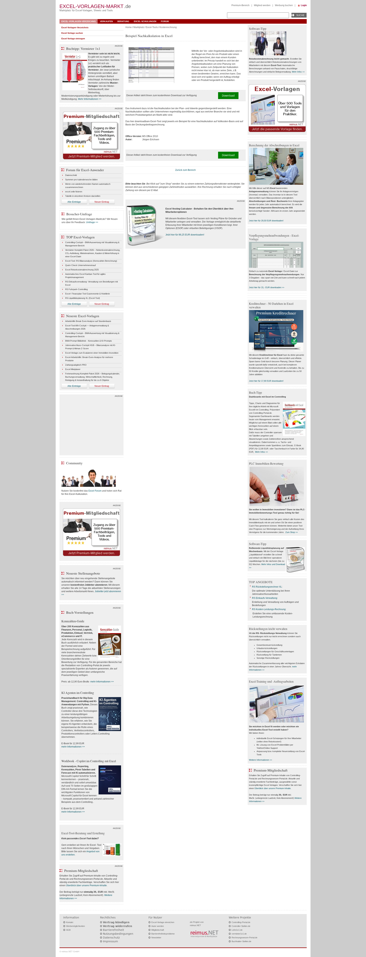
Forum (165, 21)
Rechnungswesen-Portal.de (244, 937)
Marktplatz (138, 27)
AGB (68, 930)
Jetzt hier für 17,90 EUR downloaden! (266, 381)
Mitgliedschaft (157, 930)
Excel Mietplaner (72, 369)
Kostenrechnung (168, 27)
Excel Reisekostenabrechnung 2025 (82, 269)
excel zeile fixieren (73, 191)
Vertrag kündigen (116, 922)
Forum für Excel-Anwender (85, 170)
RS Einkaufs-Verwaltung (264, 598)
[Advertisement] (91, 425)
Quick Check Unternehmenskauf (80, 265)
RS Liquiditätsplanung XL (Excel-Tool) (82, 298)
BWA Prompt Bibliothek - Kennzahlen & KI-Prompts (88, 341)
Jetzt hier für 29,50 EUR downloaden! (266, 220)
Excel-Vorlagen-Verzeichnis (78, 21)
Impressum (110, 941)
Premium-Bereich (240, 5)
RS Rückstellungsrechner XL (267, 586)
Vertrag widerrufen (117, 926)
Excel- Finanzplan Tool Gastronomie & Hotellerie (87, 294)
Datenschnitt (71, 175)
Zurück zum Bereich (185, 170)
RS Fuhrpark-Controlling (76, 289)
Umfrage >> (92, 222)
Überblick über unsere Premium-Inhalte (86, 885)
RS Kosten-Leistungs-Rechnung (269, 609)
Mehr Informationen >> (89, 99)
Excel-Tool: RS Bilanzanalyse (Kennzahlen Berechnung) (91, 261)
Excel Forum (94, 490)
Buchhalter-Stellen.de (241, 941)
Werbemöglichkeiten (75, 926)
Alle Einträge (74, 202)
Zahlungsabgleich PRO (76, 365)
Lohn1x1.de (237, 930)
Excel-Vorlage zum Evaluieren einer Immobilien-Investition (91, 353)
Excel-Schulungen (145, 21)
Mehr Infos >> (298, 72)
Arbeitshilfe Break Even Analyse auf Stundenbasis (88, 321)
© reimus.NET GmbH (69, 951)
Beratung (123, 21)
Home (128, 27)
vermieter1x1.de (239, 934)
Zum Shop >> (291, 532)
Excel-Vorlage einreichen (162, 922)
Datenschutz (111, 937)
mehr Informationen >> (102, 681)
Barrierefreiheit (113, 929)
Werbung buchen (284, 5)
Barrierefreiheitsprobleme (163, 934)
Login (304, 5)
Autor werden (157, 926)
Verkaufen (106, 21)
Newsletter (156, 937)
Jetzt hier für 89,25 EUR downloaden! (184, 234)
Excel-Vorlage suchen (72, 33)
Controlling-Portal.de (241, 922)
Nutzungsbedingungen (118, 933)
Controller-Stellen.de (241, 926)
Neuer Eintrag (102, 202)
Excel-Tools (152, 27)
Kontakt (69, 922)
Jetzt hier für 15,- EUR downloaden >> (266, 287)
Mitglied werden (262, 5)
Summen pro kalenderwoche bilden (81, 179)
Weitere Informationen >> (260, 760)
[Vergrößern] (157, 65)
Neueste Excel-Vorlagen (82, 316)
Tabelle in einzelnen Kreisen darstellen (82, 196)
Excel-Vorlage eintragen (73, 38)
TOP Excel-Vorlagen (80, 237)
